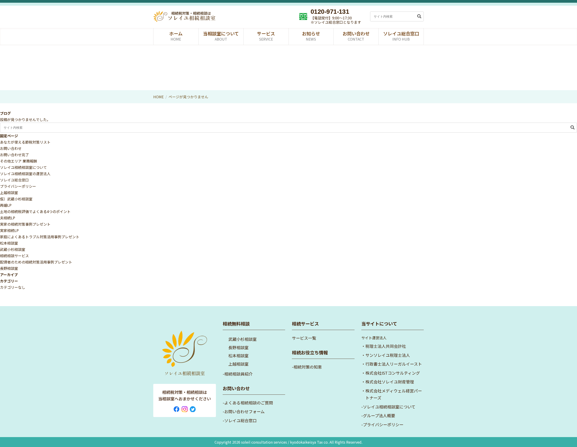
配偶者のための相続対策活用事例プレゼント (36, 262)
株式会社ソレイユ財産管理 (389, 382)
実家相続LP (9, 230)
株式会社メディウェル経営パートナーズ (393, 394)
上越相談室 (9, 192)
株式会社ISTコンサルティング (392, 373)
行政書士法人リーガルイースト (393, 364)
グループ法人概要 (379, 415)
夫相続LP (7, 217)
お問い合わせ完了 (14, 154)
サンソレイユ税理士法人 (387, 355)
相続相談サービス (14, 255)
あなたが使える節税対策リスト (25, 142)
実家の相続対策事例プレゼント (25, 224)
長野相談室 (9, 268)
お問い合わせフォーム (244, 411)
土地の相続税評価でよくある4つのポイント (35, 211)
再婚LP (5, 205)
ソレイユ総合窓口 (14, 180)
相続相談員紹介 (238, 374)
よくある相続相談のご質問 (248, 403)
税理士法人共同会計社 (385, 346)
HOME (158, 96)
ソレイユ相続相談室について (23, 167)
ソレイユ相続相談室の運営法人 (25, 173)
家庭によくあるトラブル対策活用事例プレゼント (39, 236)
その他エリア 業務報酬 (18, 161)
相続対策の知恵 (307, 367)
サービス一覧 (304, 338)
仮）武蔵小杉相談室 (16, 199)
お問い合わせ (11, 148)
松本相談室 (9, 243)
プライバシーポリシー (18, 186)
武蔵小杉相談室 (12, 249)
